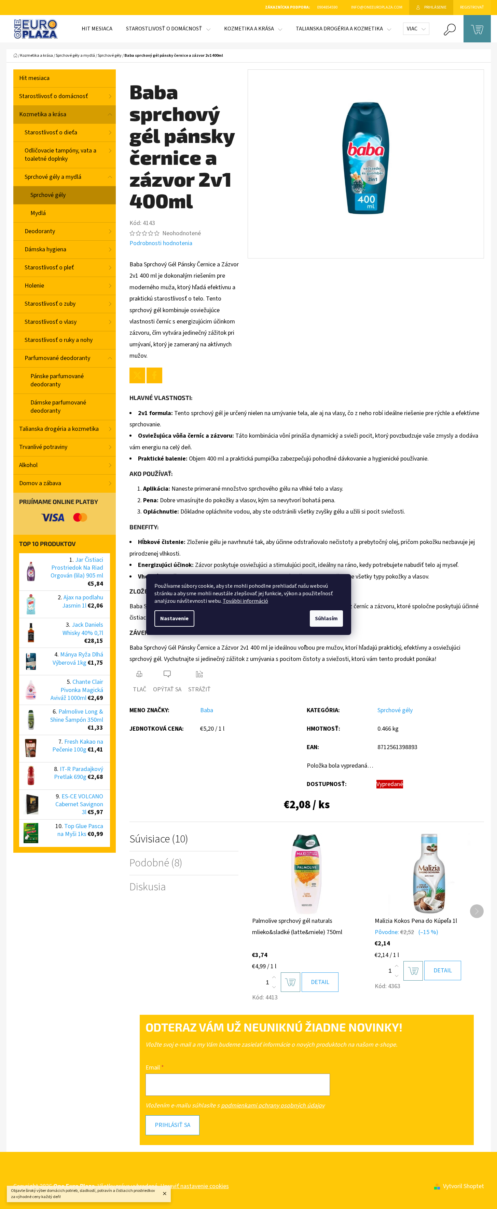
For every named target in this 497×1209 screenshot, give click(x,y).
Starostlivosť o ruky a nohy (59, 340)
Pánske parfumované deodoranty (57, 380)
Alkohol (28, 465)
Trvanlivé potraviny (43, 447)
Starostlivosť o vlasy (51, 322)
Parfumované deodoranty (57, 358)
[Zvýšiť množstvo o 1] (274, 977)
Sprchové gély (48, 195)
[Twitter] (137, 375)
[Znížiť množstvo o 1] (274, 987)
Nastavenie (174, 618)
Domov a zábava (40, 483)
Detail (320, 982)
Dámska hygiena (45, 249)
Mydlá (38, 213)
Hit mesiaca (34, 78)
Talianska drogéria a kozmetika (59, 429)
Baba (206, 710)
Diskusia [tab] (147, 887)
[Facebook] (154, 375)
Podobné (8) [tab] (155, 863)
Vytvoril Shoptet (463, 1186)
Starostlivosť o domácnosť (53, 96)
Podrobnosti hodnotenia (160, 243)
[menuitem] (97, 28)
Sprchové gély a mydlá (53, 177)
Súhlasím (326, 618)
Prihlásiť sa (172, 1125)
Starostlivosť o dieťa (51, 132)
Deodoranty (40, 231)
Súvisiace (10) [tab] (158, 839)
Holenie (34, 285)
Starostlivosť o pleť (49, 267)
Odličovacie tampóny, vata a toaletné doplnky (60, 154)
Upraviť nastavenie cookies (194, 1186)
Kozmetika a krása (42, 114)
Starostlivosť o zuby (50, 304)
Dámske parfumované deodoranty (58, 406)
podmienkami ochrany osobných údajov (273, 1105)
